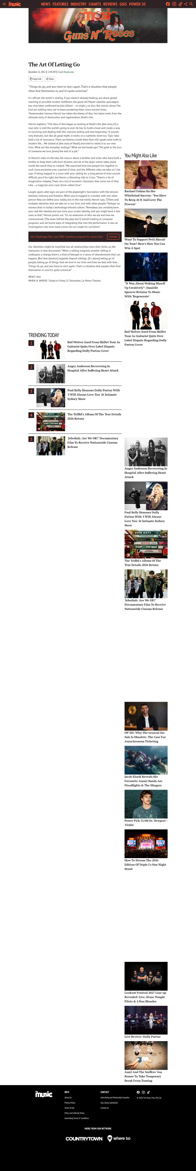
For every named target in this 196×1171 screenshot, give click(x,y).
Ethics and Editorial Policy (75, 1113)
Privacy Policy (70, 1102)
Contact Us (105, 1108)
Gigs (123, 4)
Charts (95, 4)
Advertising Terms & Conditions (77, 1118)
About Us (68, 1097)
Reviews (110, 4)
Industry (78, 4)
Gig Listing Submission (109, 1102)
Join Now (113, 236)
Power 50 (137, 4)
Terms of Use (69, 1108)
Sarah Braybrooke (66, 72)
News (45, 4)
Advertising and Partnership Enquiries (115, 1097)
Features (60, 4)
